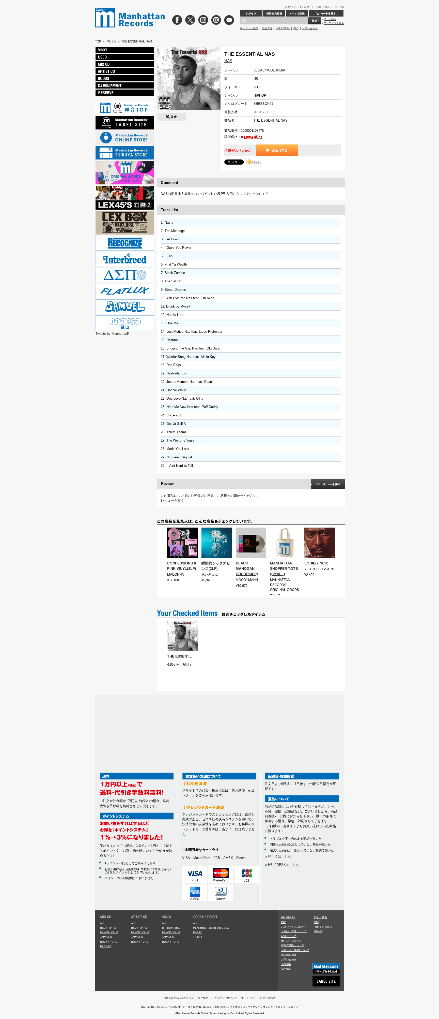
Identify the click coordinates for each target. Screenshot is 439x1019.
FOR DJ (197, 932)
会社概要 (203, 997)
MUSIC (112, 41)
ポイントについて (291, 940)
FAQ (296, 28)
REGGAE (105, 946)
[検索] (314, 20)
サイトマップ (248, 997)
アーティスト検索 (334, 23)
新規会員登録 (274, 13)
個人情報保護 (288, 954)
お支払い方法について (294, 931)
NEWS (318, 931)
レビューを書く (172, 500)
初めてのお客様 (249, 28)
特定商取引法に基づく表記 (179, 997)
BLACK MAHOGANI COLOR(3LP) (247, 568)
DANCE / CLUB (109, 932)
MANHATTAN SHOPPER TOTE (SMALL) (284, 568)
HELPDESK (283, 28)
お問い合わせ (310, 28)
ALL (102, 923)
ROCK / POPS (108, 941)
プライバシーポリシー (224, 997)
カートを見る (326, 13)
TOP (98, 41)
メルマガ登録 (297, 13)
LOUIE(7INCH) (316, 563)
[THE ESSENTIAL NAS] (171, 115)
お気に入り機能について (295, 950)
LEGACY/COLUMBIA (270, 70)
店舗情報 (267, 28)
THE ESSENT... (179, 656)
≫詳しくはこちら (278, 856)
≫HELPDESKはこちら (282, 865)
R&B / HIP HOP (109, 927)
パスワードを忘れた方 (294, 926)
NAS (228, 61)
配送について (288, 936)
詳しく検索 (330, 19)
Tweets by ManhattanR (112, 334)
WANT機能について (292, 945)
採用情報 (286, 968)
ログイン (251, 13)
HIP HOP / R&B (171, 927)
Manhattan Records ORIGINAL (211, 927)
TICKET (197, 937)
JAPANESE (107, 937)
